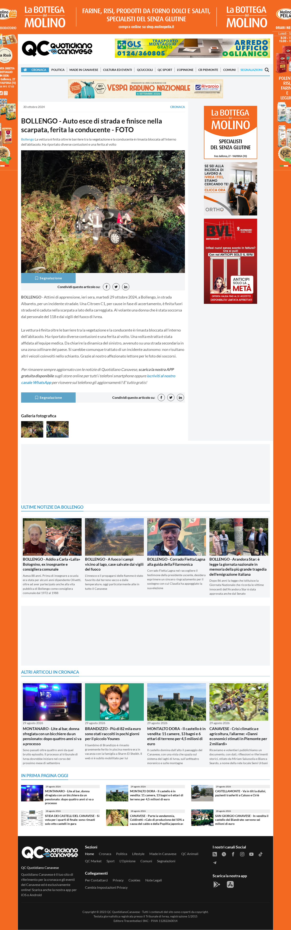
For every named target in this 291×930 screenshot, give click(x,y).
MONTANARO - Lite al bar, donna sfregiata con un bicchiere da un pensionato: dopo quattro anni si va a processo (52, 736)
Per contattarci (96, 880)
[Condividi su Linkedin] (125, 286)
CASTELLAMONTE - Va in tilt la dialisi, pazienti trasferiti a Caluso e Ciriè (240, 793)
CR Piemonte (208, 70)
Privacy (118, 880)
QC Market (93, 861)
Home (89, 854)
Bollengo (27, 139)
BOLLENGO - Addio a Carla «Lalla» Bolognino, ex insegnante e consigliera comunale (51, 564)
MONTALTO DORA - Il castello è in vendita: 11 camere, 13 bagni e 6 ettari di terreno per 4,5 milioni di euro (176, 736)
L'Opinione (185, 70)
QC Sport (165, 70)
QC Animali (189, 854)
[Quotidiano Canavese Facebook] (233, 853)
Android (36, 895)
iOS (23, 895)
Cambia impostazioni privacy (106, 887)
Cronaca (39, 70)
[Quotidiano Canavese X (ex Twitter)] (224, 853)
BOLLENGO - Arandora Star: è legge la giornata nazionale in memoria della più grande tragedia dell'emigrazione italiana (238, 566)
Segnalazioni (251, 70)
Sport (111, 861)
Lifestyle (138, 854)
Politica (58, 70)
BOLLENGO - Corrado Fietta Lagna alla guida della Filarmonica (176, 561)
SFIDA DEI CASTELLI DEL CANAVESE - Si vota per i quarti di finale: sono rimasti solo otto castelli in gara (72, 819)
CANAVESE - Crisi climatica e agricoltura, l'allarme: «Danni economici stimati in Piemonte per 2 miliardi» (238, 736)
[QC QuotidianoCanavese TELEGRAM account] (215, 862)
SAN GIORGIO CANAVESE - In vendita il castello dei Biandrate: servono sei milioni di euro (241, 819)
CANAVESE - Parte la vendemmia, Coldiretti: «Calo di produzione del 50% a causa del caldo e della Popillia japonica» (157, 819)
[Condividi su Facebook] (106, 286)
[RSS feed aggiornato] (215, 853)
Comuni (229, 70)
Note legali (153, 880)
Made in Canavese (83, 70)
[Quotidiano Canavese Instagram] (242, 853)
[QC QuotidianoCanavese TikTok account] (260, 853)
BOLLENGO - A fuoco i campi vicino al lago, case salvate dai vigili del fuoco (114, 564)
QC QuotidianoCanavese (123, 912)
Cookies (134, 880)
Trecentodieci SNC (136, 921)
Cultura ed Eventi (117, 70)
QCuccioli (145, 70)
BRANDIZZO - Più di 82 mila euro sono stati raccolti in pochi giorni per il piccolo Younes (113, 733)
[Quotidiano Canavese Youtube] (251, 853)
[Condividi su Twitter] (116, 286)
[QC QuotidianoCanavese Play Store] (217, 884)
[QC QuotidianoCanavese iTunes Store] (230, 884)
